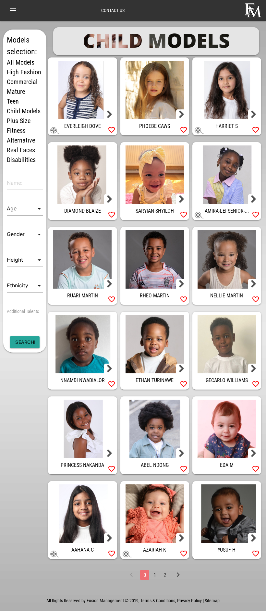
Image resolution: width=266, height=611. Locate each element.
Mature (16, 91)
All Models (20, 62)
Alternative (21, 140)
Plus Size (18, 121)
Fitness (16, 130)
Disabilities (21, 160)
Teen (13, 101)
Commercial (22, 82)
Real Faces (21, 150)
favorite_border (111, 130)
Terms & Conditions (157, 600)
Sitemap (212, 600)
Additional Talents (23, 311)
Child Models (24, 111)
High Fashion (24, 72)
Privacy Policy (189, 600)
